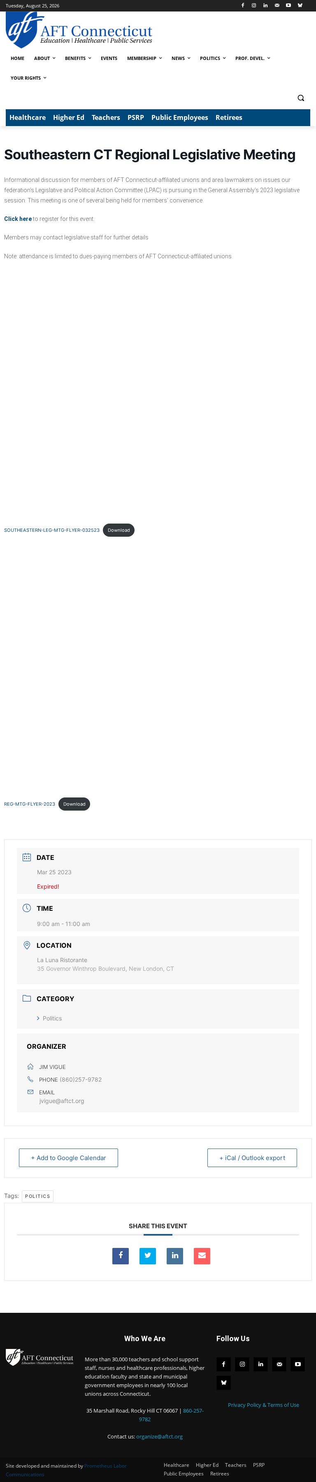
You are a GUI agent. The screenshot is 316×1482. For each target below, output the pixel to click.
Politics (52, 1018)
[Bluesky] (299, 6)
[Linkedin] (265, 6)
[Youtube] (288, 6)
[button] (300, 98)
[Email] (202, 1256)
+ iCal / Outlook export (252, 1158)
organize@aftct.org (159, 1436)
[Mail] (277, 6)
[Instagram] (254, 6)
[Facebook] (242, 6)
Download (119, 530)
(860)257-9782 (81, 1079)
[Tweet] (147, 1256)
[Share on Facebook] (120, 1256)
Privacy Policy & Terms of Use (263, 1404)
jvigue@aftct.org (62, 1100)
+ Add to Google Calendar (68, 1158)
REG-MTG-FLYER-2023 (29, 804)
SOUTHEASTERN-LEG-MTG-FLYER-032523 (52, 530)
